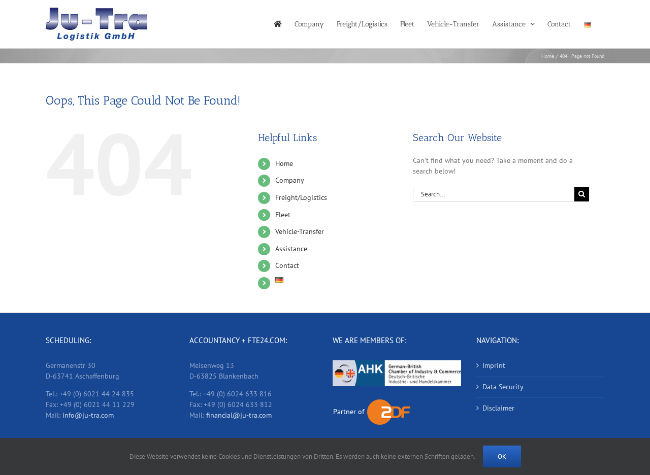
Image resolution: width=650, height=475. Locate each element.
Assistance (291, 248)
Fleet (282, 214)
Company (289, 180)
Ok (502, 456)
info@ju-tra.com (88, 415)
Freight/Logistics (301, 197)
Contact (287, 265)
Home (284, 163)
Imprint (493, 365)
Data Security (503, 386)
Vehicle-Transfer (299, 231)
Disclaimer (498, 408)
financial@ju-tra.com (239, 415)
